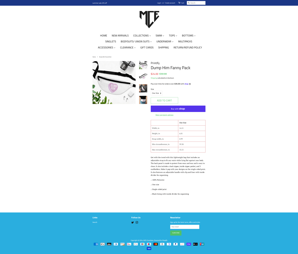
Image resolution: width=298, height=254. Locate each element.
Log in (159, 3)
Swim (159, 35)
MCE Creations (148, 240)
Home (103, 35)
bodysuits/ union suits (135, 41)
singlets (110, 41)
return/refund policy (188, 47)
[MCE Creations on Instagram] (136, 223)
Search (95, 222)
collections (141, 35)
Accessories (106, 47)
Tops (172, 35)
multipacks (185, 41)
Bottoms (188, 35)
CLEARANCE (127, 47)
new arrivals (120, 35)
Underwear (164, 41)
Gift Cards (147, 47)
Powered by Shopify (160, 240)
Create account (170, 3)
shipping (163, 47)
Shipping (154, 78)
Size (152, 89)
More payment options (164, 115)
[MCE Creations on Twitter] (132, 223)
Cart (182, 3)
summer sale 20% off (100, 3)
